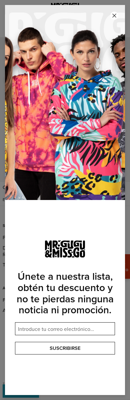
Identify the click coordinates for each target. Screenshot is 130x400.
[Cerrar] (114, 16)
